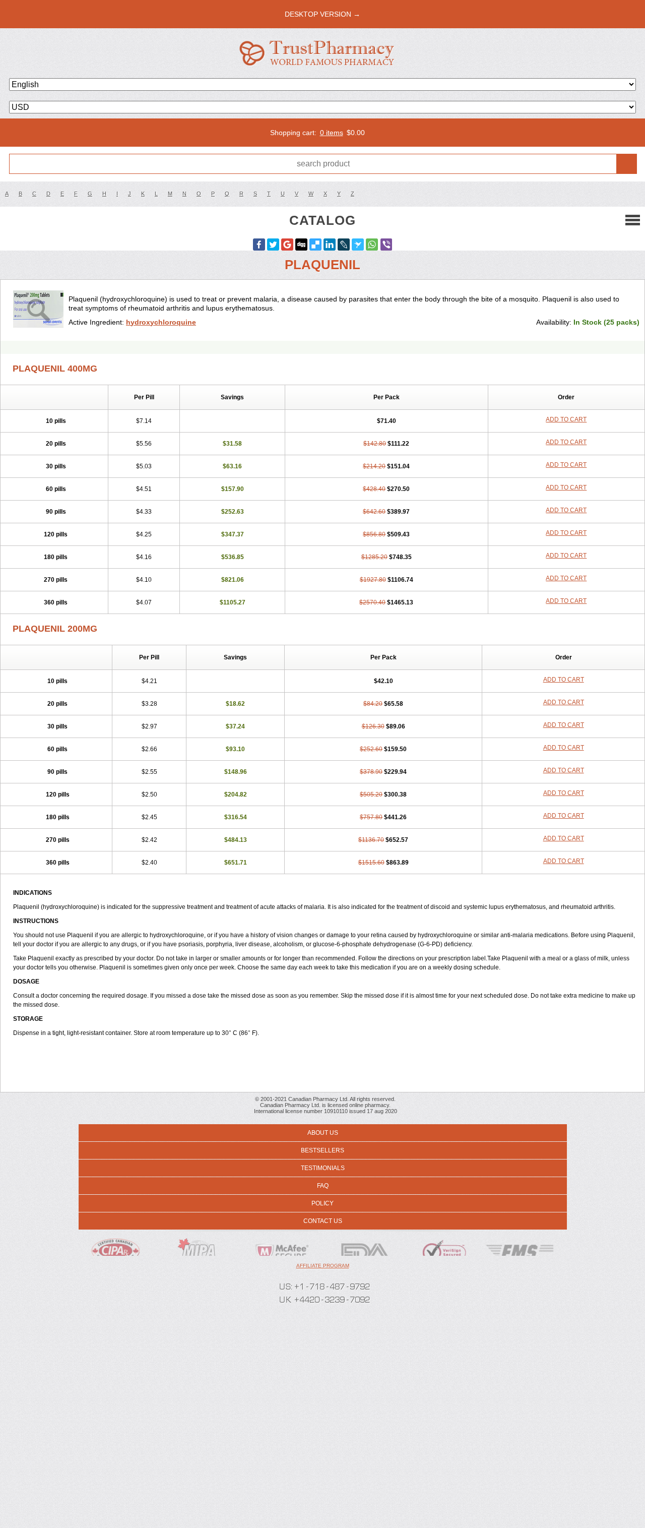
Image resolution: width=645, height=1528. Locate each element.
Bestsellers (322, 1150)
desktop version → (322, 14)
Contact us (322, 1221)
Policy (322, 1203)
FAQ (323, 1185)
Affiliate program (322, 1265)
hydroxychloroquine (161, 322)
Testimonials (323, 1168)
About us (322, 1132)
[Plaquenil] (38, 310)
